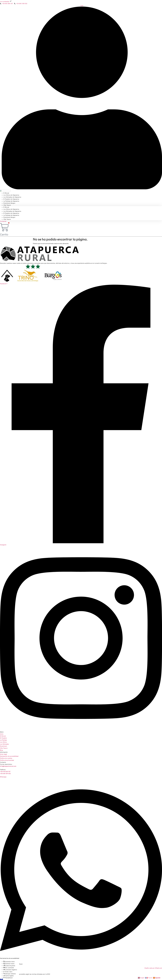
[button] (1, 978)
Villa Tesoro (7, 205)
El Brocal (6, 207)
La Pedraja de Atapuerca (11, 215)
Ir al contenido (5, 1)
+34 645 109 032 (5, 773)
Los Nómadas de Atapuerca (12, 211)
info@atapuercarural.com (8, 766)
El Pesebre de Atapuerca (11, 213)
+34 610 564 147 (5, 771)
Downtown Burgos (9, 217)
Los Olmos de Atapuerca (11, 209)
